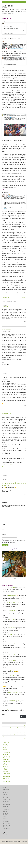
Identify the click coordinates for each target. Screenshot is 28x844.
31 (7, 736)
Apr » (25, 738)
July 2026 (5, 744)
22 (24, 732)
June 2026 (5, 746)
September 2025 (6, 761)
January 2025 (6, 775)
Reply (25, 321)
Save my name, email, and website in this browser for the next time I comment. (13, 541)
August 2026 (6, 742)
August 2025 (6, 763)
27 (17, 734)
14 (20, 730)
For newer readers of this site (9, 582)
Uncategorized (17, 292)
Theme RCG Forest (23, 841)
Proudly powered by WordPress (13, 841)
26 (14, 734)
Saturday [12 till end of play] (14, 685)
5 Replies (24, 292)
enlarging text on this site (9, 709)
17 (7, 732)
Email (3, 529)
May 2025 (5, 768)
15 (24, 730)
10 (7, 730)
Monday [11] (12, 587)
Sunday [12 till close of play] (13, 602)
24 (7, 734)
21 (20, 732)
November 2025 (6, 758)
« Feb (3, 738)
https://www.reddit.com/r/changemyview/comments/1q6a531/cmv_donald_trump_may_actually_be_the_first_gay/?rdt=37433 (14, 483)
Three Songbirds (12, 595)
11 (10, 730)
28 (20, 734)
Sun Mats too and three (12, 610)
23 (3, 734)
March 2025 (5, 771)
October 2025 (6, 759)
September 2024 (6, 781)
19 (14, 732)
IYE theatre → (23, 297)
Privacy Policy (3, 841)
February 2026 (6, 752)
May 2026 (5, 747)
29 (24, 734)
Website (4, 534)
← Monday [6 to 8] (6, 297)
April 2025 (5, 769)
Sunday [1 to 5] (10, 670)
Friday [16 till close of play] (14, 700)
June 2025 (5, 766)
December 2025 (6, 756)
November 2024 (6, 778)
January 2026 (6, 754)
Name (3, 524)
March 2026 (5, 751)
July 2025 (5, 764)
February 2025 (6, 773)
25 (10, 734)
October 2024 (6, 780)
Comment (4, 508)
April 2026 (5, 749)
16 (3, 732)
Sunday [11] (9, 634)
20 (17, 732)
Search (3, 714)
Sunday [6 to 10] (11, 660)
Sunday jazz (12, 627)
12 (14, 730)
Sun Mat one (12, 619)
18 (10, 732)
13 (17, 730)
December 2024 (6, 776)
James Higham (10, 292)
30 (3, 736)
